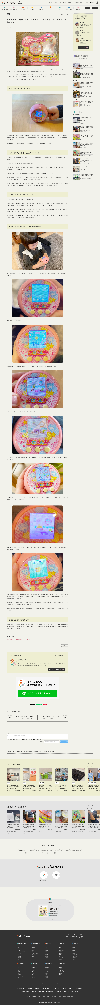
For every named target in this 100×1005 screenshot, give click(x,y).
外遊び (18, 947)
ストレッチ (75, 951)
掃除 (60, 947)
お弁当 (46, 950)
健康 (74, 950)
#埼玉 (61, 850)
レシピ (46, 947)
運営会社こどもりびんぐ (26, 991)
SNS (32, 974)
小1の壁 (18, 954)
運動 (74, 953)
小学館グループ (78, 2)
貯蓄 (18, 977)
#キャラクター (75, 853)
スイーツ (47, 953)
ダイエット (75, 956)
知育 (32, 951)
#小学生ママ (58, 853)
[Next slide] (91, 807)
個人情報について (58, 991)
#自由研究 (79, 850)
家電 (32, 971)
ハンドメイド (61, 950)
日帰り (46, 973)
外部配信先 (36, 988)
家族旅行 (47, 968)
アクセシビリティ (20, 988)
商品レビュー (61, 954)
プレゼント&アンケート (68, 2)
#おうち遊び (72, 850)
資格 (18, 968)
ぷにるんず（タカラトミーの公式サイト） (18, 639)
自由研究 (19, 956)
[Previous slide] (87, 807)
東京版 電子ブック (54, 911)
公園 (46, 974)
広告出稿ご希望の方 (49, 991)
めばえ (48, 996)
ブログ (87, 8)
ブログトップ (19, 751)
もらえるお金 (61, 971)
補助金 (60, 973)
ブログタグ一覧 (57, 983)
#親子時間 (36, 853)
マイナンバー (61, 970)
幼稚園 (44, 996)
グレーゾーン (33, 950)
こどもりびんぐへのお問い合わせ (38, 991)
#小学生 (20, 850)
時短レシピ (47, 951)
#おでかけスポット (43, 850)
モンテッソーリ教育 (21, 951)
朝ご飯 (46, 954)
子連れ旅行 (47, 967)
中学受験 (19, 957)
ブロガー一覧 (56, 988)
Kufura (39, 996)
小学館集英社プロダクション (68, 996)
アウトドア (47, 970)
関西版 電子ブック (54, 913)
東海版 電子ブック (54, 915)
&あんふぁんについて (47, 2)
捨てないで (61, 953)
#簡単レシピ (43, 853)
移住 (60, 974)
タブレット (33, 977)
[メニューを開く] (97, 2)
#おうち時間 (29, 853)
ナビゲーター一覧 (57, 2)
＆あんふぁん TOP (11, 751)
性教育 (32, 956)
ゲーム (32, 973)
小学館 (60, 996)
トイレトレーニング (34, 953)
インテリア (61, 957)
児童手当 (60, 968)
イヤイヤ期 (33, 954)
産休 (18, 967)
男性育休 (19, 974)
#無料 (69, 853)
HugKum (34, 996)
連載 (95, 8)
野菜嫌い (47, 956)
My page (87, 2)
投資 (18, 973)
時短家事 (60, 951)
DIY (60, 956)
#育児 (64, 853)
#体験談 (50, 850)
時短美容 (74, 957)
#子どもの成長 (51, 853)
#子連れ (66, 850)
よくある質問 (29, 988)
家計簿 (18, 971)
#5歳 (36, 850)
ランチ (46, 957)
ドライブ (47, 977)
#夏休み (31, 850)
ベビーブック (54, 996)
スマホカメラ (33, 968)
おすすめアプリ (34, 967)
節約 (18, 970)
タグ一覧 (43, 983)
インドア (47, 971)
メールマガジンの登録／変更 (73, 991)
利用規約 (64, 991)
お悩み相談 (33, 947)
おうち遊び (19, 953)
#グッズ (56, 850)
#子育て (25, 850)
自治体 (60, 967)
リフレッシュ (75, 954)
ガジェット (33, 970)
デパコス (74, 947)
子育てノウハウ (20, 950)
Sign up (92, 2)
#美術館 (23, 853)
